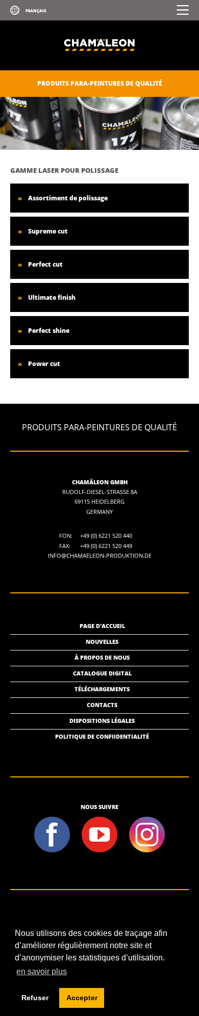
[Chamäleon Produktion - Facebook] (52, 851)
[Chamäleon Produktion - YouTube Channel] (100, 851)
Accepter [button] (81, 998)
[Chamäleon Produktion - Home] (99, 68)
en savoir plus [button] (41, 971)
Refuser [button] (34, 998)
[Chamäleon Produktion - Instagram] (147, 851)
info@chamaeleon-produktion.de (100, 555)
